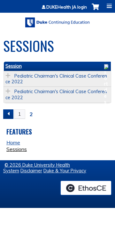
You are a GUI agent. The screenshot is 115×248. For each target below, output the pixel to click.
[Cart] (95, 10)
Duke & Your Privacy (64, 171)
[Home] (57, 20)
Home (13, 142)
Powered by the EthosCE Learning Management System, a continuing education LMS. (86, 188)
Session (13, 66)
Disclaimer (31, 171)
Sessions (16, 149)
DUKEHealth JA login (66, 7)
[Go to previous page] (8, 114)
